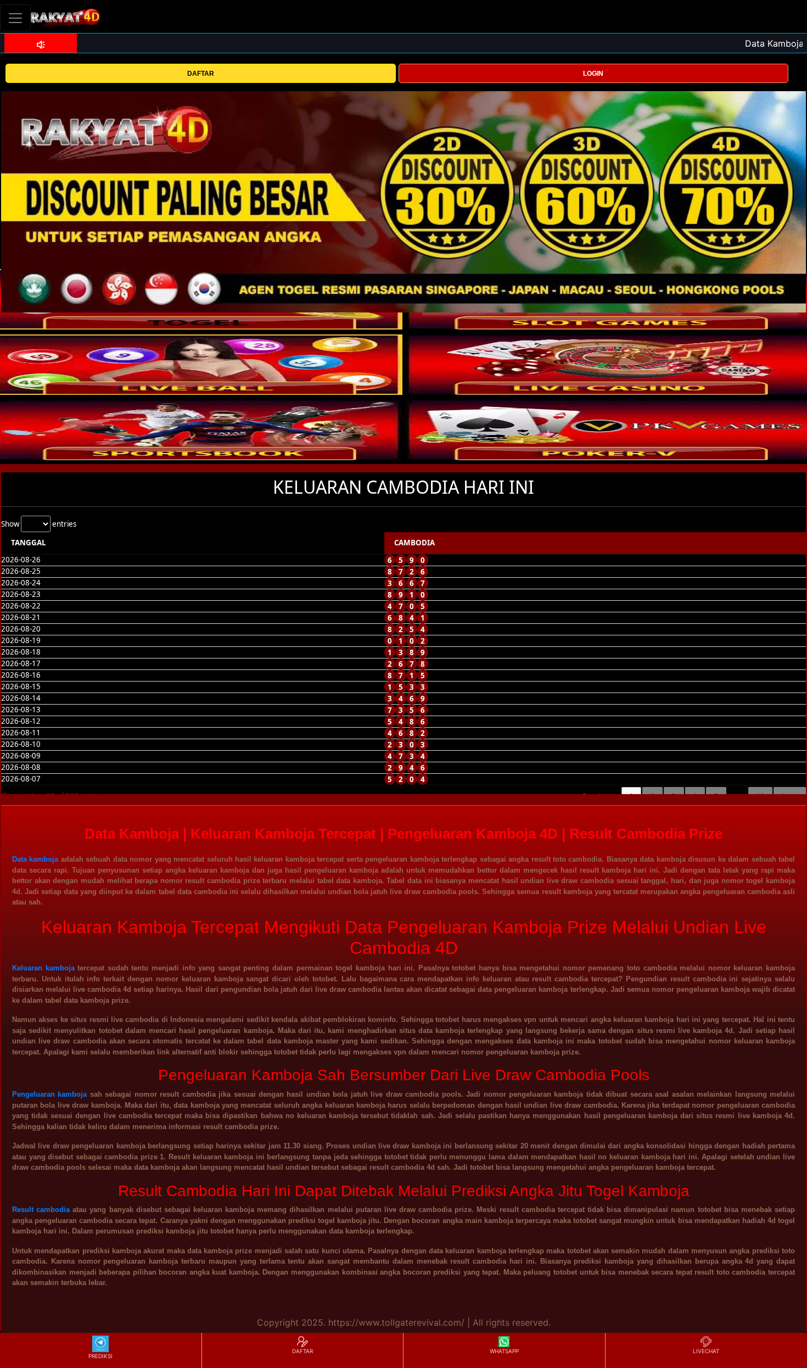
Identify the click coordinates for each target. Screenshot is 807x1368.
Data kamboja (35, 859)
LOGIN (593, 73)
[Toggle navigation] (15, 17)
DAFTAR (200, 73)
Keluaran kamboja (43, 968)
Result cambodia (41, 1209)
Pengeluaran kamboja (49, 1094)
